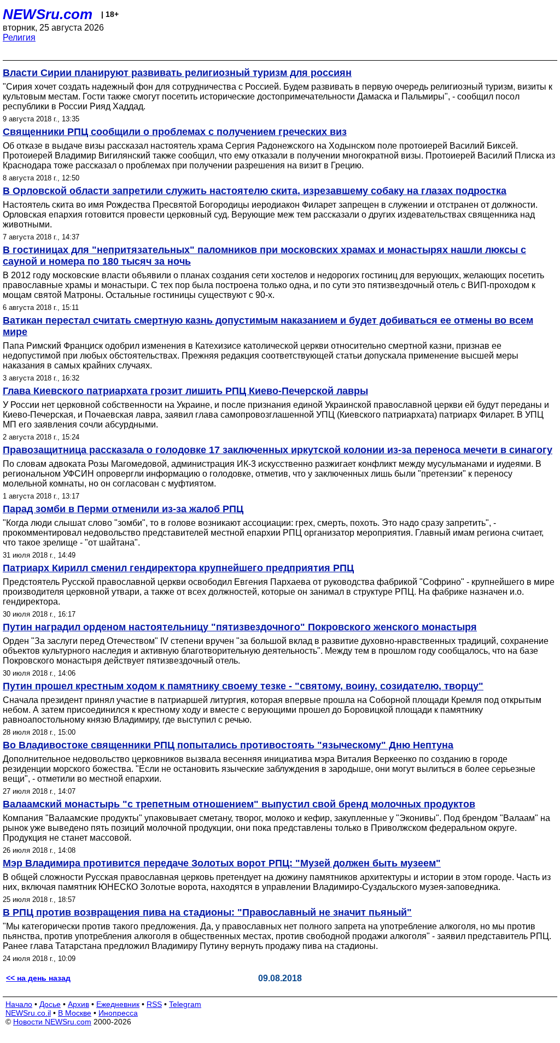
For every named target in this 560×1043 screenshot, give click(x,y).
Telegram (185, 1004)
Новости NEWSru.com (52, 1021)
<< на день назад (38, 978)
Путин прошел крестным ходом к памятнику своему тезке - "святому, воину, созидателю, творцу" (243, 686)
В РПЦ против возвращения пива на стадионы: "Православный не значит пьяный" (207, 912)
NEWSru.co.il (28, 1013)
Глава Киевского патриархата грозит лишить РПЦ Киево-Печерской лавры (185, 390)
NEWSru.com (47, 14)
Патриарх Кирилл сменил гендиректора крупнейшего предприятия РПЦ (178, 567)
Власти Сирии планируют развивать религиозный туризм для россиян (177, 72)
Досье (50, 1004)
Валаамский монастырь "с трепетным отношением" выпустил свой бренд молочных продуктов (239, 804)
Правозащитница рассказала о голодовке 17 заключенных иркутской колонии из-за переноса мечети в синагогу (277, 449)
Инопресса (118, 1013)
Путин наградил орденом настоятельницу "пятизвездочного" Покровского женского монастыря (240, 627)
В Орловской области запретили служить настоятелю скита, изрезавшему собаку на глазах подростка (254, 190)
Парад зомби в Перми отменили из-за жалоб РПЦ (123, 508)
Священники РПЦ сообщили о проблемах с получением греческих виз (175, 131)
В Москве (74, 1013)
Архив (78, 1004)
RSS (154, 1004)
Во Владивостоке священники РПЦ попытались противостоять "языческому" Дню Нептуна (228, 745)
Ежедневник (117, 1004)
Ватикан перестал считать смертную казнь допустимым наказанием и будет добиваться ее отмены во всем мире (268, 326)
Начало (18, 1004)
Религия (19, 37)
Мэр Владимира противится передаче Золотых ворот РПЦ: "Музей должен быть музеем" (222, 863)
